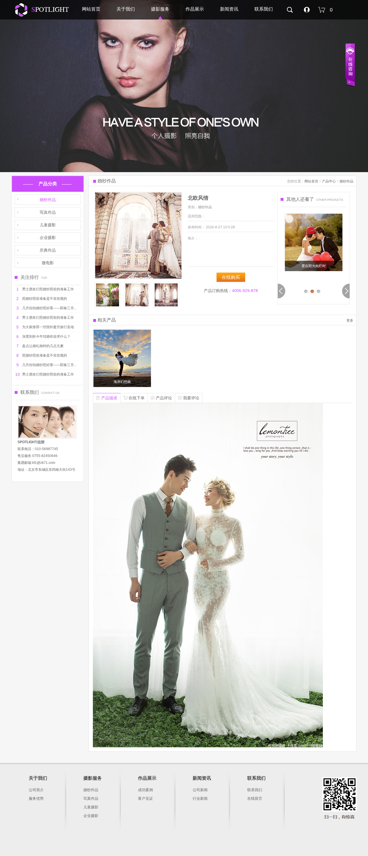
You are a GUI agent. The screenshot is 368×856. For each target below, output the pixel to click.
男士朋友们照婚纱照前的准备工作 (48, 289)
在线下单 (137, 398)
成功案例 (145, 790)
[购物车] (322, 15)
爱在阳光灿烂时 (314, 266)
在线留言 (254, 798)
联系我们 (263, 9)
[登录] (307, 11)
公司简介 (36, 790)
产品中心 (329, 181)
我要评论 (191, 398)
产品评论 (164, 398)
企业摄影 (48, 237)
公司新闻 (200, 790)
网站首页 (91, 9)
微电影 (48, 262)
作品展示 (194, 9)
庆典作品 (48, 250)
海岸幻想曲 (122, 382)
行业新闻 (200, 798)
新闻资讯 (229, 9)
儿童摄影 (48, 225)
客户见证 (145, 798)
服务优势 (36, 798)
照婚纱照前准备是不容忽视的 (44, 299)
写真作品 (48, 212)
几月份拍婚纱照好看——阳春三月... (49, 308)
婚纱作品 (48, 199)
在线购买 (231, 277)
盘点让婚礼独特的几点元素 (43, 346)
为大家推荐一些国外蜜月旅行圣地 (48, 327)
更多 (349, 320)
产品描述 (109, 398)
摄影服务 (160, 9)
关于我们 (125, 9)
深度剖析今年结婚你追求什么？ (46, 336)
